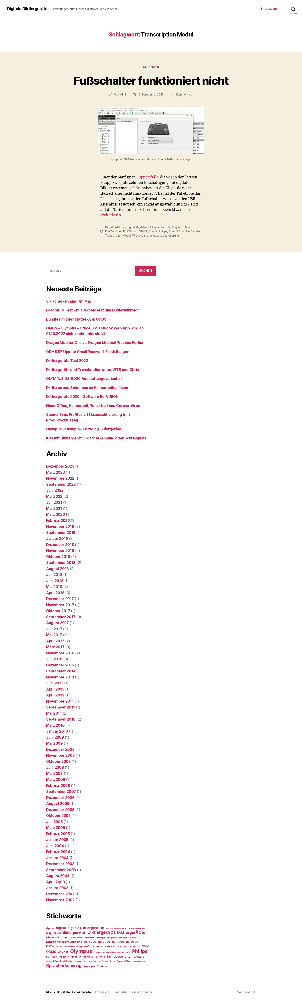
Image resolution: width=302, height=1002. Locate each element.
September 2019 (61, 532)
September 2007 (61, 791)
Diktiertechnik (75, 938)
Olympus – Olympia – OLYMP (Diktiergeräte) (84, 429)
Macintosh (130, 946)
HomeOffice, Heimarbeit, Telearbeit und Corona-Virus (93, 405)
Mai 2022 (54, 496)
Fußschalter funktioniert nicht (151, 80)
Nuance (143, 946)
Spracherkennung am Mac (69, 301)
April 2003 (55, 882)
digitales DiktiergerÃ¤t (65, 932)
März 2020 (55, 514)
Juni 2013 (54, 683)
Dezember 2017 (60, 599)
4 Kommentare (183, 94)
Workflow (101, 966)
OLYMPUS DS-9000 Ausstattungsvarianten (84, 378)
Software (139, 957)
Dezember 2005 (60, 810)
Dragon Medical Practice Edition (121, 938)
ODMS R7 (63, 952)
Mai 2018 (54, 587)
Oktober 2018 (58, 557)
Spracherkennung (64, 965)
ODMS (143, 231)
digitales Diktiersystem (151, 227)
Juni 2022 (55, 490)
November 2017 (60, 605)
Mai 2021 (54, 508)
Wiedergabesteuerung (164, 235)
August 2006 (57, 803)
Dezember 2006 (60, 797)
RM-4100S (88, 957)
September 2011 (60, 707)
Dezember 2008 (60, 749)
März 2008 (55, 779)
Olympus (81, 951)
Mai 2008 (54, 773)
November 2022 (60, 478)
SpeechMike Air (139, 961)
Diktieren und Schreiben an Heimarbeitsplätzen (87, 388)
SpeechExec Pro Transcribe (87, 961)
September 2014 (61, 671)
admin (123, 94)
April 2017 (55, 641)
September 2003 (61, 870)
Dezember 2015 (60, 665)
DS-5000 (90, 942)
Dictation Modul (115, 227)
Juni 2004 (55, 846)
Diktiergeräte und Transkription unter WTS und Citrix (92, 370)
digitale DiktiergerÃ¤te (85, 928)
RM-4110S (100, 957)
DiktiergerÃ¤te (131, 932)
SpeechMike (123, 961)
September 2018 (61, 562)
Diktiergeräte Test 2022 (67, 360)
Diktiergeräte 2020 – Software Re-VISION (82, 396)
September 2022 (61, 484)
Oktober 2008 (58, 761)
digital (131, 227)
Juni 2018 (54, 581)
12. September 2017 (150, 94)
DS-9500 (132, 942)
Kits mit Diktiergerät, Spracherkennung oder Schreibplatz (96, 438)
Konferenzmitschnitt (104, 946)
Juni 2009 (55, 737)
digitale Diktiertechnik (116, 928)
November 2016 (60, 653)
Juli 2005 (54, 822)
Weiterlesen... (112, 215)
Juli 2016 (54, 659)
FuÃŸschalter (113, 231)
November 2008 (60, 755)
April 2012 (55, 695)
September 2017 (60, 617)
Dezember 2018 (60, 544)
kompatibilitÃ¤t (84, 946)
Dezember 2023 (60, 466)
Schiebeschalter (119, 956)
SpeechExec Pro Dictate (184, 231)
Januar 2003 (57, 888)
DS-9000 (118, 942)
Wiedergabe (140, 235)
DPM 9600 (89, 937)
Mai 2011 (54, 713)
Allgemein (151, 67)
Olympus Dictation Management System (112, 952)
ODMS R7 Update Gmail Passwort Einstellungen (87, 352)
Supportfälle (147, 177)
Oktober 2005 (58, 815)
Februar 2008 (58, 785)
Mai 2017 (54, 635)
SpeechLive (108, 961)
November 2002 (60, 900)
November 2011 (60, 701)
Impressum (269, 8)
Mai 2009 (54, 743)
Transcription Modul (118, 235)
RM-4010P (64, 957)
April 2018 (55, 593)
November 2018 (60, 550)
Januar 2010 (57, 731)
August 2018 (57, 569)
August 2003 (57, 876)
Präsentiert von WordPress (133, 992)
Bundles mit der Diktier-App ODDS (76, 319)
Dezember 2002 (60, 894)
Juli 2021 (54, 502)
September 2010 (61, 719)
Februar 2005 (58, 834)
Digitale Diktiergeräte (27, 9)
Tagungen (89, 966)
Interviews (69, 946)
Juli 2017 (54, 629)
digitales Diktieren (136, 928)
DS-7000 (104, 942)
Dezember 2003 (60, 864)
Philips (163, 231)
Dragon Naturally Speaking (64, 942)
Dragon (101, 937)
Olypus (152, 231)
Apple (50, 928)
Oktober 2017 (58, 611)
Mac (119, 946)
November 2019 (60, 526)
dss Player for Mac (178, 227)
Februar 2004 (58, 852)
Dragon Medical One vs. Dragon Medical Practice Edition (95, 342)
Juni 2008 (55, 767)
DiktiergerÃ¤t (101, 932)
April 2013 (55, 689)
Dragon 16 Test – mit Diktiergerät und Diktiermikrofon (92, 310)
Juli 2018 (54, 574)
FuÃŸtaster (130, 231)
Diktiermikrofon (56, 937)
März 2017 (55, 647)
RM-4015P (76, 957)
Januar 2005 (57, 840)
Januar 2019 (57, 538)
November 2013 (60, 677)
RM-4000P (51, 957)
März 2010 (55, 725)
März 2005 (55, 827)
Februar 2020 (58, 520)
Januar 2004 (57, 858)
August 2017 (57, 623)
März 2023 (55, 472)
